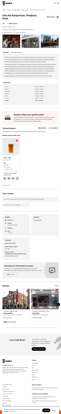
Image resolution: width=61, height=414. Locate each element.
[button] (58, 304)
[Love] (8, 178)
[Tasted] (17, 178)
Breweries (34, 376)
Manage (54, 410)
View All (57, 285)
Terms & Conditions (6, 400)
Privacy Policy (5, 389)
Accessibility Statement (7, 391)
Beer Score (52, 16)
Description (6, 52)
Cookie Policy (5, 396)
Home (3, 9)
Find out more (36, 121)
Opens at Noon (13, 23)
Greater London (16, 9)
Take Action (35, 372)
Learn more (11, 411)
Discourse (4, 403)
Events (33, 374)
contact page (5, 372)
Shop (3, 386)
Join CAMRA (35, 363)
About (33, 365)
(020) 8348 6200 (8, 32)
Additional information (16, 52)
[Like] (4, 178)
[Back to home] (7, 3)
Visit (33, 367)
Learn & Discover (6, 384)
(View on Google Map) (28, 29)
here (43, 389)
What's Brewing (6, 405)
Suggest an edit (10, 274)
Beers (33, 379)
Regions (9, 9)
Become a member (39, 199)
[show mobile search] (55, 3)
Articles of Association (7, 393)
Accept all (46, 410)
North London (25, 9)
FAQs (23, 370)
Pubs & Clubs (35, 370)
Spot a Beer (54, 128)
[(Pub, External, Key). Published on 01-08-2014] (16, 306)
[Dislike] (13, 178)
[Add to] (58, 17)
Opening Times (6, 82)
